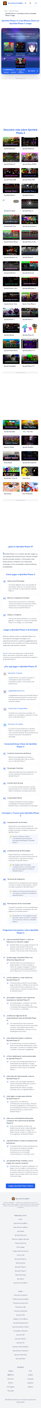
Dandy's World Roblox (20, 1347)
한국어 (10, 1383)
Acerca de (20, 1255)
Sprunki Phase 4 (20, 1259)
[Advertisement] (20, 99)
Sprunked (20, 1231)
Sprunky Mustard (20, 1355)
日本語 (30, 1375)
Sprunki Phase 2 (20, 1267)
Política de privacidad (20, 1299)
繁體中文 (10, 1375)
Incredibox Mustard (20, 1331)
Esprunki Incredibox (20, 1227)
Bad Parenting (20, 1275)
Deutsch (11, 1379)
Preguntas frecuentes (20, 1251)
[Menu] (36, 3)
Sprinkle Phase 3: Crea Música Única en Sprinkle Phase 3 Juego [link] (20, 14)
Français (30, 1379)
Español (30, 1383)
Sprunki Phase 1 (20, 1339)
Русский (11, 1391)
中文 (30, 1371)
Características (20, 1243)
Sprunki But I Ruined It (20, 1351)
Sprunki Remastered (20, 1323)
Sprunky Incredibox (21, 1283)
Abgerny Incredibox (20, 1319)
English (10, 1371)
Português (10, 1387)
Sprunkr (5, 653)
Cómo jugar (20, 1247)
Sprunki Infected (20, 1235)
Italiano (30, 1387)
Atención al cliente (20, 1295)
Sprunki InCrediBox (20, 1223)
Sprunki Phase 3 (20, 1271)
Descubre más (20, 1307)
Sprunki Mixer (20, 1359)
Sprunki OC (21, 1343)
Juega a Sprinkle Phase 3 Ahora (20, 1186)
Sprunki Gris (20, 1315)
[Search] (25, 3)
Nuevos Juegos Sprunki (20, 1239)
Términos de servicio (20, 1303)
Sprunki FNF (20, 1335)
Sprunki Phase (14, 11)
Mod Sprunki (20, 1263)
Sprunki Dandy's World (20, 1327)
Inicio (6, 11)
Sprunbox (20, 1279)
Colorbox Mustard (20, 1311)
